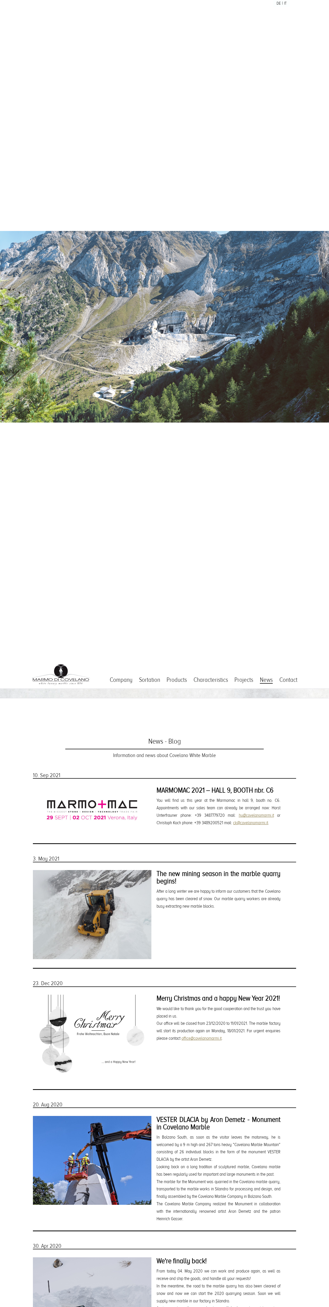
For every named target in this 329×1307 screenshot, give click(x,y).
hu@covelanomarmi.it (256, 815)
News (266, 680)
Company (121, 680)
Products (177, 680)
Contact (288, 680)
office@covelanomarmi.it (201, 1038)
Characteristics (211, 680)
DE (279, 3)
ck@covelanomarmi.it (250, 823)
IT (285, 3)
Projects (243, 680)
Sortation (149, 680)
